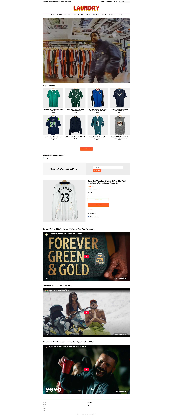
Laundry (86, 414)
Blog (120, 14)
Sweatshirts (95, 14)
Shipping (89, 189)
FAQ (44, 410)
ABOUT (44, 404)
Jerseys (67, 14)
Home (52, 14)
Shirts (80, 14)
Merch (59, 14)
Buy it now (98, 205)
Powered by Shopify (92, 414)
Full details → (91, 209)
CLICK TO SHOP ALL (86, 149)
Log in (102, 1)
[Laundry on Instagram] (88, 405)
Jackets (104, 14)
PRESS (44, 408)
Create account (109, 1)
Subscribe (97, 170)
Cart (116, 1)
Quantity (90, 192)
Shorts (87, 14)
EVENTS (44, 406)
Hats (74, 14)
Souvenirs (112, 14)
